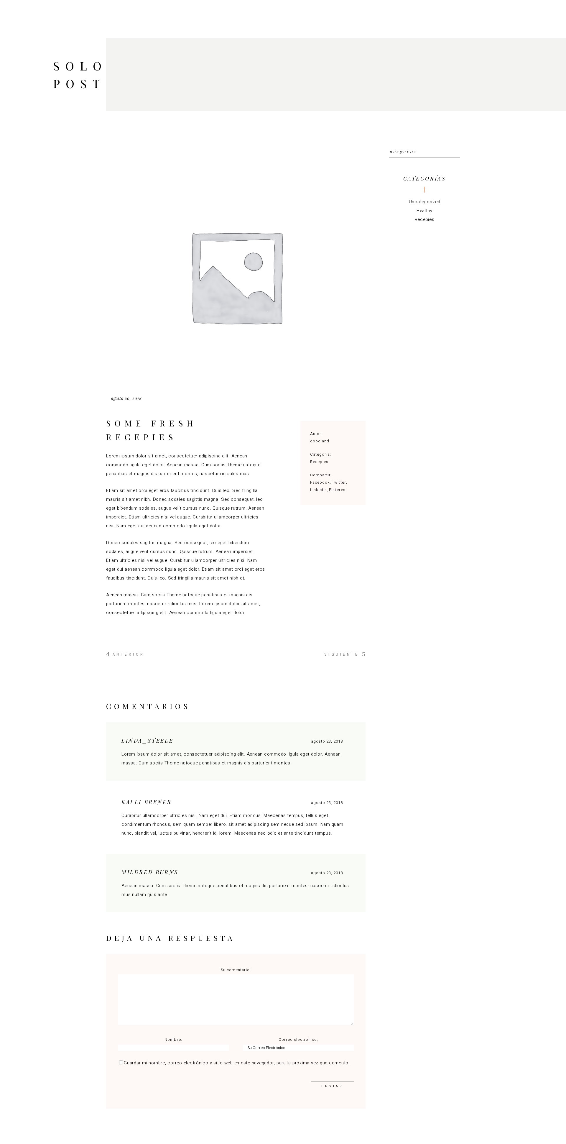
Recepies (319, 462)
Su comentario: (236, 970)
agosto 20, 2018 (126, 398)
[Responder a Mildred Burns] (348, 872)
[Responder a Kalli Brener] (348, 802)
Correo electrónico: (298, 1039)
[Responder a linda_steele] (348, 740)
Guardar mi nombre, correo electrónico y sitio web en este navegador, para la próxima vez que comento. (237, 1063)
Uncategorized (424, 201)
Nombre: (173, 1039)
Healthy (424, 210)
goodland (319, 441)
